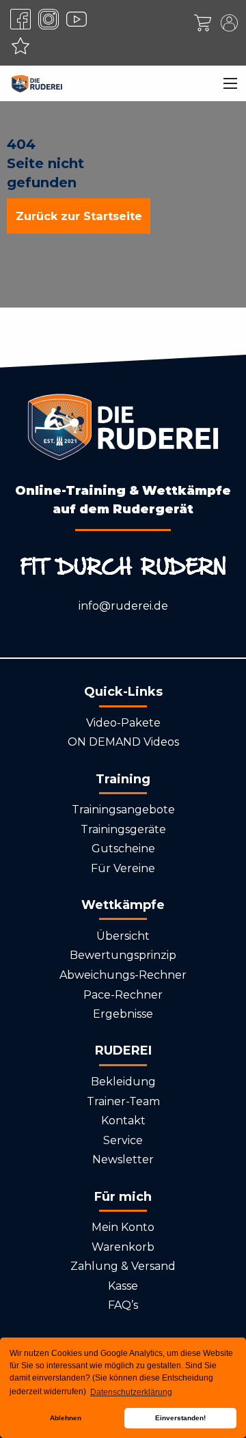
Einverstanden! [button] (180, 1418)
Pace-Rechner (123, 994)
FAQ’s (123, 1305)
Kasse (123, 1285)
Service (123, 1140)
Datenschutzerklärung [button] (131, 1392)
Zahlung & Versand (123, 1266)
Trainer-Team (123, 1101)
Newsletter (123, 1159)
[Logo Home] (37, 83)
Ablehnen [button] (65, 1418)
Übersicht (123, 936)
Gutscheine (123, 848)
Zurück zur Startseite (79, 216)
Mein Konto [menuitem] (229, 22)
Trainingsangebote (123, 809)
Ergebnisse (123, 1013)
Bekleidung (123, 1081)
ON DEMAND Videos (123, 741)
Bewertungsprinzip (123, 955)
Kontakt (123, 1120)
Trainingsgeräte (123, 829)
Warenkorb (123, 1246)
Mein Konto (123, 1227)
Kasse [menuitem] (202, 22)
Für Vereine (123, 868)
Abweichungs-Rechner (123, 974)
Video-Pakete (123, 722)
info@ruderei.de (123, 605)
